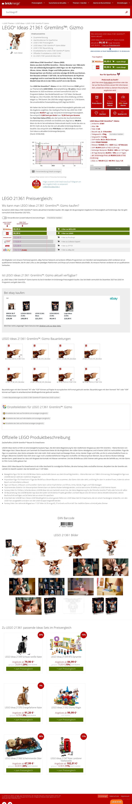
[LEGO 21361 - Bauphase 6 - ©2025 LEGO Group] (115, 567)
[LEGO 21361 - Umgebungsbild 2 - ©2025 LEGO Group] (81, 586)
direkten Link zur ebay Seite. (50, 326)
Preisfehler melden (54, 218)
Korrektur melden (116, 134)
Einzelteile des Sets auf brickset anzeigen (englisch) (24, 423)
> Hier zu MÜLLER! (68, 229)
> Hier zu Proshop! (68, 237)
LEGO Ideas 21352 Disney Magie (66, 707)
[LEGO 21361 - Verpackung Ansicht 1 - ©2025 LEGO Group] (98, 606)
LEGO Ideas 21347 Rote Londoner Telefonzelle (66, 759)
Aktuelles (57, 3)
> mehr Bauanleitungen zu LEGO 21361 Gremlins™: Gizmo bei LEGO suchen (31, 397)
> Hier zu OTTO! (67, 246)
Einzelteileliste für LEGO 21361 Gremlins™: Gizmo (51, 51)
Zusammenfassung (40, 37)
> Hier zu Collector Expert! (70, 241)
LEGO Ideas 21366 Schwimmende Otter (23, 758)
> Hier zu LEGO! (67, 233)
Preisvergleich (37, 3)
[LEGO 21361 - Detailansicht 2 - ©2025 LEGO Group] (76, 547)
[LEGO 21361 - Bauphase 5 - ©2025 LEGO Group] (86, 567)
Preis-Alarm (108, 82)
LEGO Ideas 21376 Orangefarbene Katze (23, 707)
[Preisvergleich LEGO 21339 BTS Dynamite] (66, 645)
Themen (80, 3)
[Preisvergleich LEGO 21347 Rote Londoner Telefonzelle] (66, 747)
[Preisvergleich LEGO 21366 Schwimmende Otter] (23, 747)
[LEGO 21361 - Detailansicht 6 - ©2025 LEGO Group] (74, 606)
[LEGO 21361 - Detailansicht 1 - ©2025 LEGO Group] (41, 547)
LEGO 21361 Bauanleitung (43, 48)
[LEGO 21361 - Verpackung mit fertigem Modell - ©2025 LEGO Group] (14, 547)
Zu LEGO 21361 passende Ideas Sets (46, 56)
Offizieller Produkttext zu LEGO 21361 (47, 53)
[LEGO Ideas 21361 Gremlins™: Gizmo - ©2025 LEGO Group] (16, 41)
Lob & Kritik (116, 802)
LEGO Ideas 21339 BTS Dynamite (66, 656)
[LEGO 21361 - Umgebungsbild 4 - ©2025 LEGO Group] (51, 586)
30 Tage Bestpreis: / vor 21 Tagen (109, 153)
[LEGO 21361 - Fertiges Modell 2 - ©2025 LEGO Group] (22, 586)
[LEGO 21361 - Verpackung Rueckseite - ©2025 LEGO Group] (50, 606)
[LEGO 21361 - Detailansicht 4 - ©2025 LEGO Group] (19, 567)
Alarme (102, 3)
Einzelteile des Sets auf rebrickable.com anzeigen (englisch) (27, 418)
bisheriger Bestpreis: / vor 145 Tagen (110, 150)
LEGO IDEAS (48, 89)
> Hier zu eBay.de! (67, 250)
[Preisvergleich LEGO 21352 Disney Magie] (66, 696)
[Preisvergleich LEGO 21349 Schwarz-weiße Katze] (23, 645)
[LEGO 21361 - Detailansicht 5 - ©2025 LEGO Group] (54, 567)
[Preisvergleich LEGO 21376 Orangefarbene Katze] (23, 696)
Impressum (125, 796)
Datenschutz (114, 796)
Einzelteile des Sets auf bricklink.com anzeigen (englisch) (26, 413)
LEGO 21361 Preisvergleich (43, 43)
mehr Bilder (18, 53)
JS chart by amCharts (43, 143)
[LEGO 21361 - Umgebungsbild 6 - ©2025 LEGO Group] (110, 586)
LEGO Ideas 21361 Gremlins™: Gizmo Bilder (49, 45)
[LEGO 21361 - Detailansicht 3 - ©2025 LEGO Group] (110, 547)
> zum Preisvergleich (23, 668)
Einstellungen (122, 3)
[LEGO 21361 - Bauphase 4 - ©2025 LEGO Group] (28, 606)
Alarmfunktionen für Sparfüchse (45, 40)
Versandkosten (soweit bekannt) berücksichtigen (26, 218)
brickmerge (102, 796)
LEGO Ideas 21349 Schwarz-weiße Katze (23, 656)
